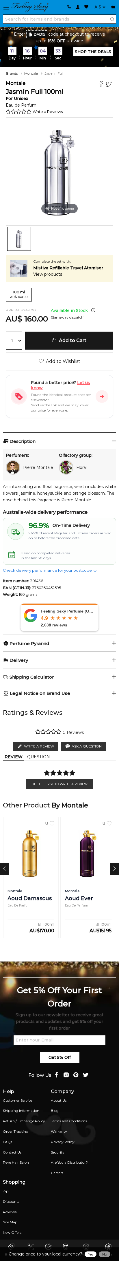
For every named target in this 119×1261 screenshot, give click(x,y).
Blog (55, 1110)
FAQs (7, 1142)
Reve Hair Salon (16, 1162)
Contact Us (12, 1152)
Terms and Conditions (69, 1121)
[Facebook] (101, 84)
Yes (90, 1254)
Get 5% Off (60, 1057)
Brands (12, 73)
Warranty (59, 1131)
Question (38, 756)
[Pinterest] (76, 1075)
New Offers (12, 1232)
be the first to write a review (59, 784)
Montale (31, 73)
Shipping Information (21, 1110)
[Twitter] (109, 84)
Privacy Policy (63, 1142)
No (104, 1254)
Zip (5, 1191)
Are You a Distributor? (69, 1162)
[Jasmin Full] (19, 239)
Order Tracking (15, 1131)
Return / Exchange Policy (24, 1121)
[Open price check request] (102, 396)
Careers (57, 1173)
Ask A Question (87, 746)
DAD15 (39, 34)
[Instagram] (66, 1075)
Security (57, 1152)
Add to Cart (71, 340)
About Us (58, 1100)
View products (47, 274)
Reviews (9, 1212)
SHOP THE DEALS (93, 51)
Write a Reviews (48, 111)
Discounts (11, 1201)
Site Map (10, 1222)
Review (14, 756)
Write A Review (39, 746)
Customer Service (17, 1100)
